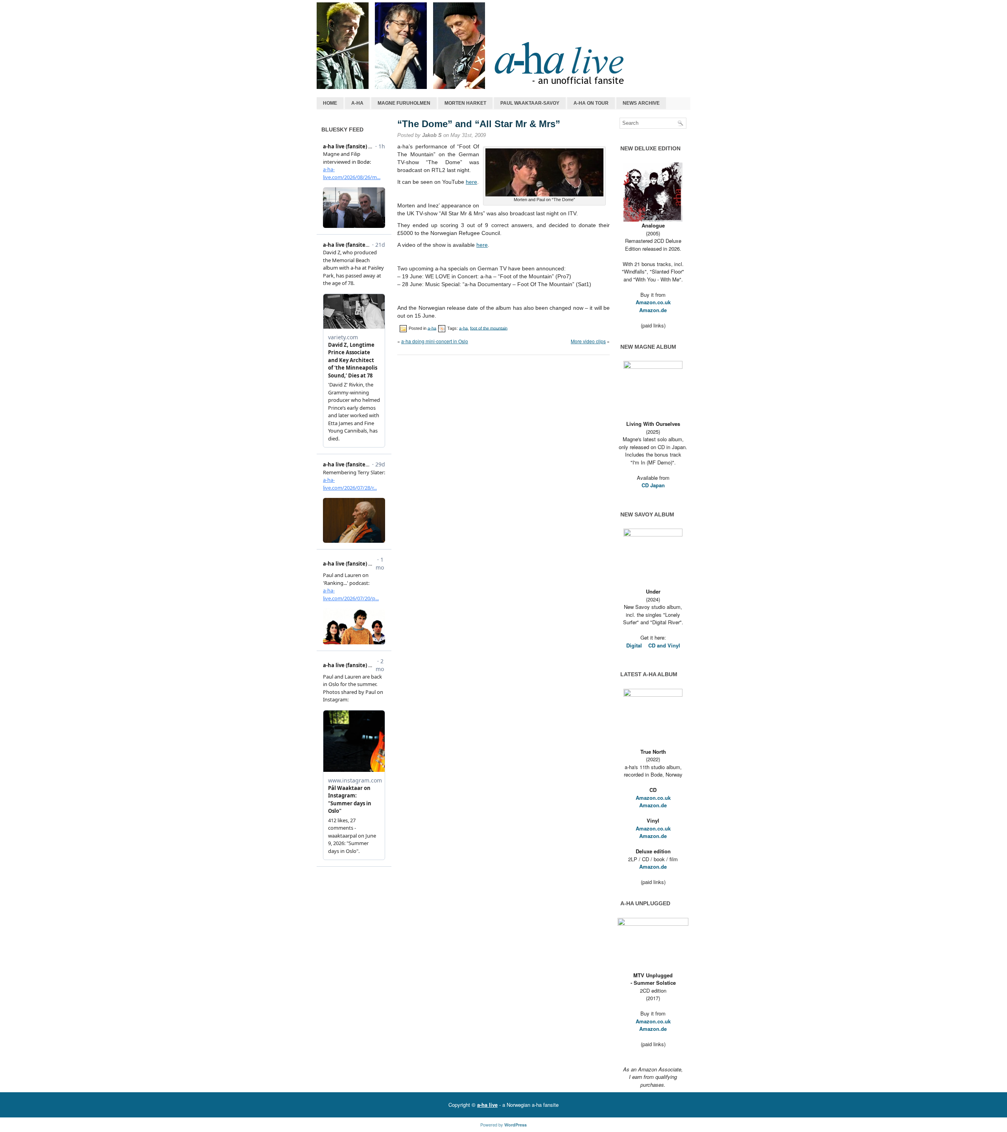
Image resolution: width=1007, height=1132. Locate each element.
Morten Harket (465, 103)
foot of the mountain (488, 328)
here (471, 182)
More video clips (588, 341)
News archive (641, 103)
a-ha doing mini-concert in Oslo (434, 341)
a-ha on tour (591, 103)
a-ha (357, 103)
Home (330, 103)
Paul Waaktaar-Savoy (529, 103)
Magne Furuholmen (404, 103)
